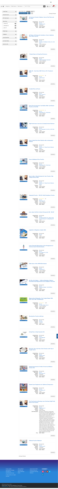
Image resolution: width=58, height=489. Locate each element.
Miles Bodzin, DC (42, 112)
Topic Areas (20, 6)
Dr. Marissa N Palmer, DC (43, 217)
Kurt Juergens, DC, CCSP (43, 252)
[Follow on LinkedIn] (43, 474)
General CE (6, 23)
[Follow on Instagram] (43, 471)
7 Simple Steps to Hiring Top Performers (38, 54)
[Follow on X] (49, 471)
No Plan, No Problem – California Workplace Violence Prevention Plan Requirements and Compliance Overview (42, 281)
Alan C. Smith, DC (42, 94)
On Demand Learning (34, 471)
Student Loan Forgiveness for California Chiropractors (41, 384)
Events (19, 472)
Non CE (5, 27)
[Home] (3, 6)
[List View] (32, 13)
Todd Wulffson (49, 287)
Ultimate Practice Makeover (35, 440)
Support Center (4, 485)
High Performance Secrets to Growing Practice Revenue (41, 123)
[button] (1, 6)
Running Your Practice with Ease (36, 316)
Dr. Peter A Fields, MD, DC (43, 305)
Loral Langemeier (42, 337)
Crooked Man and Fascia (34, 88)
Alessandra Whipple (42, 287)
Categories (8, 6)
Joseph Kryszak (42, 77)
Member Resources (33, 470)
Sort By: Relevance (23, 13)
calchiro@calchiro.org (10, 472)
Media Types (13, 6)
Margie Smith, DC (42, 408)
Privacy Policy (19, 485)
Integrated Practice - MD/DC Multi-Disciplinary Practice (42, 195)
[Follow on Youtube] (47, 471)
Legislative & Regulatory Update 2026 (37, 230)
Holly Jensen (48, 112)
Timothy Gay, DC (42, 24)
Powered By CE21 (5, 486)
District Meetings (21, 471)
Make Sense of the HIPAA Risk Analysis (38, 263)
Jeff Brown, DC (42, 269)
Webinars (31, 472)
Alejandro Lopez (42, 355)
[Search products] (44, 6)
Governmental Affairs (34, 468)
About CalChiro (21, 468)
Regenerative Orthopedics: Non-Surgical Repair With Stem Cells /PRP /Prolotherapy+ (41, 299)
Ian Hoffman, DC (42, 390)
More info (52, 83)
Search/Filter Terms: (22, 11)
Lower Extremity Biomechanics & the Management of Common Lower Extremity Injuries (41, 246)
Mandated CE (6, 25)
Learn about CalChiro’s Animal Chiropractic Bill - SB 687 (41, 212)
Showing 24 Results (52, 13)
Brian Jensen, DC (42, 373)
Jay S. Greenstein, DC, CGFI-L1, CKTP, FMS (46, 129)
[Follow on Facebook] (45, 471)
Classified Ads (20, 470)
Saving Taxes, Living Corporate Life (37, 331)
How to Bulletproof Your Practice (36, 159)
